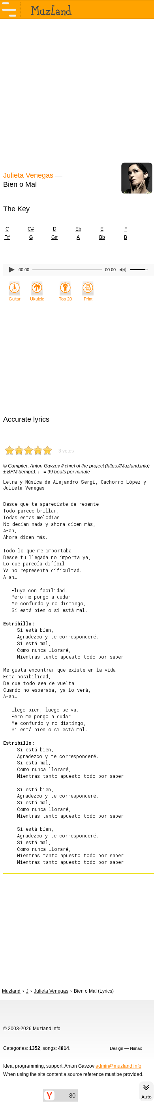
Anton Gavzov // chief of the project (67, 466)
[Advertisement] (77, 94)
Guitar (15, 299)
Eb (78, 229)
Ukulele (37, 299)
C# (31, 229)
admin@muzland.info (118, 1066)
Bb (102, 237)
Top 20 (65, 299)
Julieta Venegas (28, 175)
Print (88, 299)
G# (54, 237)
